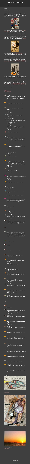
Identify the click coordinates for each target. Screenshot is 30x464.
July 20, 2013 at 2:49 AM (9, 112)
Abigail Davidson (9, 258)
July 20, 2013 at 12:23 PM (9, 172)
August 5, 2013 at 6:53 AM (9, 371)
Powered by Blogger (15, 460)
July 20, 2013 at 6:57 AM (9, 129)
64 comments (7, 428)
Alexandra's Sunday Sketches (11, 84)
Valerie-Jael (8, 155)
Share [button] (5, 90)
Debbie (8, 114)
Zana (7, 267)
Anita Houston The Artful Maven (11, 118)
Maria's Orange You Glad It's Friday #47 (14, 61)
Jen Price (8, 181)
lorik (7, 272)
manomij (8, 320)
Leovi (7, 131)
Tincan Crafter (8, 349)
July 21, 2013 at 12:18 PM (9, 212)
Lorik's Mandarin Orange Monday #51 (20, 84)
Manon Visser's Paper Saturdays (16, 39)
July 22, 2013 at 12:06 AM (9, 270)
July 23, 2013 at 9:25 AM (9, 347)
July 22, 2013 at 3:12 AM (9, 281)
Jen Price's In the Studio (22, 61)
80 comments (7, 448)
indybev (8, 315)
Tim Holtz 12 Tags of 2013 (8, 91)
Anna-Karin (8, 283)
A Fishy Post (7, 391)
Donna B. (8, 331)
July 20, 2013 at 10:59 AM (9, 153)
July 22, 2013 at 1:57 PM (9, 313)
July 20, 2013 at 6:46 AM (9, 123)
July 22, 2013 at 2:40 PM (9, 324)
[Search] (25, 2)
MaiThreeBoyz (8, 326)
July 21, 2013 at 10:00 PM (9, 256)
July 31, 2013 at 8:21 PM (9, 362)
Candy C (8, 231)
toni (7, 309)
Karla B (8, 244)
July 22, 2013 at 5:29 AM (9, 293)
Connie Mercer (8, 214)
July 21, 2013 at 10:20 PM (9, 261)
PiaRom (8, 289)
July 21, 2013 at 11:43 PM (9, 265)
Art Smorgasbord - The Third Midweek (13, 427)
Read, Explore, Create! (15, 2)
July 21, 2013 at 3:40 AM (9, 188)
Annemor (8, 190)
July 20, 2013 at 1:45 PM (9, 179)
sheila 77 (8, 295)
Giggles (8, 174)
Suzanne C (8, 220)
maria (7, 95)
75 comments (7, 392)
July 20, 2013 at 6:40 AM (9, 116)
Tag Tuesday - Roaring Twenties (18, 53)
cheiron (8, 355)
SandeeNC (8, 364)
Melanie (8, 168)
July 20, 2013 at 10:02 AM (9, 148)
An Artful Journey (8, 447)
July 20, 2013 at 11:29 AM (9, 166)
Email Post (7, 90)
